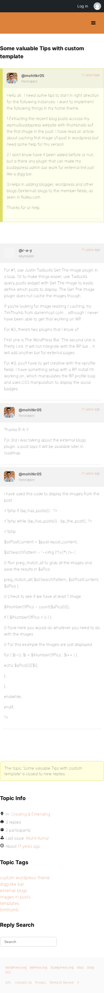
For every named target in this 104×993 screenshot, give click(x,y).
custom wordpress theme (25, 877)
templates (9, 903)
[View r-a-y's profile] (9, 252)
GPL (8, 982)
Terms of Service (61, 982)
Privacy (40, 982)
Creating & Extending (30, 814)
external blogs (13, 890)
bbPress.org (38, 967)
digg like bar (12, 884)
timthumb (9, 909)
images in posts (15, 896)
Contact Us (23, 982)
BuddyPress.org (8, 23)
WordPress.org (15, 967)
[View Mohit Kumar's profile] (12, 78)
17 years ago (90, 75)
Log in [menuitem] (82, 6)
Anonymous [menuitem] (97, 6)
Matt (80, 967)
